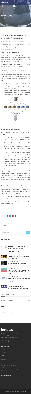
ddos (24, 216)
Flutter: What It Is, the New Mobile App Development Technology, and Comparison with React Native (17, 249)
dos (27, 216)
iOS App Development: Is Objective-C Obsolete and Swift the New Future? (18, 271)
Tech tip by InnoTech (18, 41)
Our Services (4, 349)
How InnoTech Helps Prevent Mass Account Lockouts (17, 264)
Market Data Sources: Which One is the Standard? (18, 257)
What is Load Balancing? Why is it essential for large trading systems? (19, 280)
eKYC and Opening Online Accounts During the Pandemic (18, 287)
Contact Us (3, 355)
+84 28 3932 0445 (7, 379)
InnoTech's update (8, 300)
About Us (3, 352)
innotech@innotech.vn (7, 382)
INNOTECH (24, 391)
